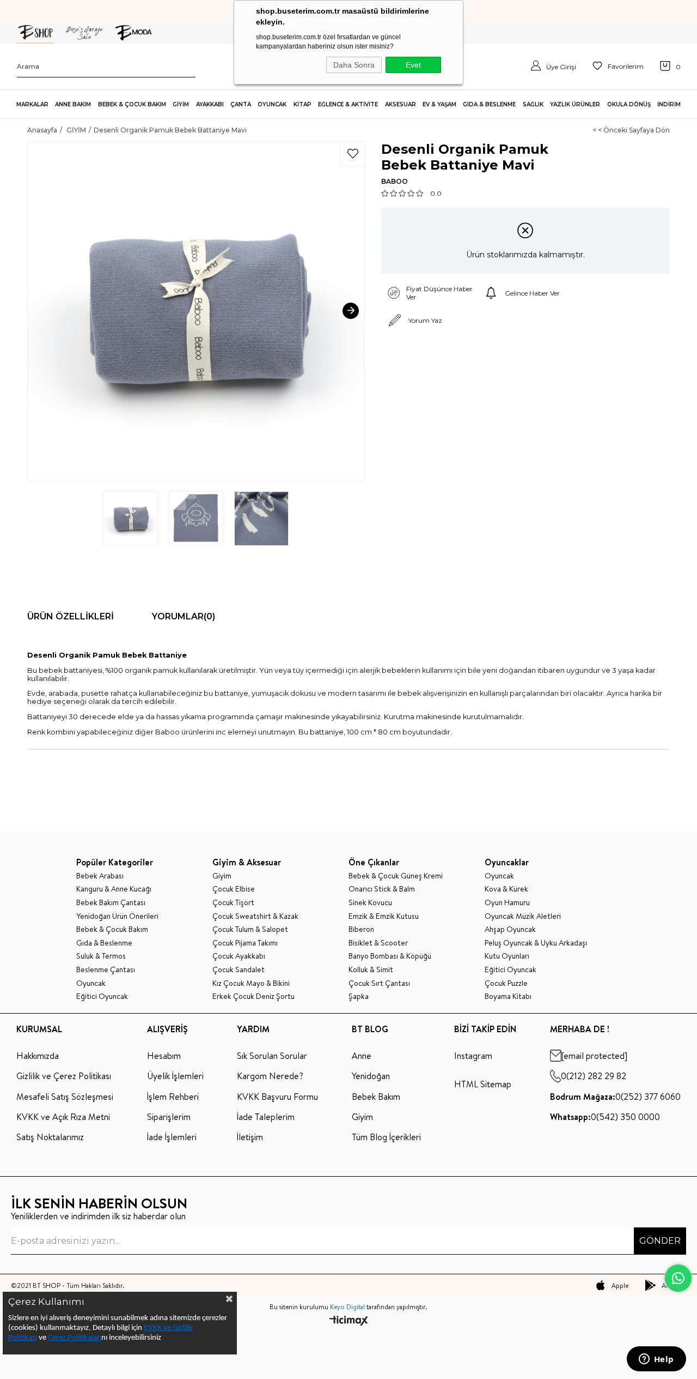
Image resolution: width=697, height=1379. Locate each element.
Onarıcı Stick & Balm (381, 889)
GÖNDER (660, 1241)
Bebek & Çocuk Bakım (112, 929)
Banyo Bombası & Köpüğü (389, 956)
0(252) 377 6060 (615, 1097)
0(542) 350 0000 (605, 1117)
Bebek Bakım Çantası (110, 903)
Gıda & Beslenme (104, 943)
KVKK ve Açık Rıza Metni (63, 1117)
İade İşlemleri (172, 1137)
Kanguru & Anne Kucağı (113, 889)
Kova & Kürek (506, 889)
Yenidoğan (371, 1076)
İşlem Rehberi (173, 1097)
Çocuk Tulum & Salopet (250, 929)
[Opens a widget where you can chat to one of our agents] (656, 1360)
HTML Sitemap (482, 1084)
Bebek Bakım (376, 1097)
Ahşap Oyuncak (510, 929)
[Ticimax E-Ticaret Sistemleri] (348, 1321)
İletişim (250, 1137)
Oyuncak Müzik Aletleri (523, 916)
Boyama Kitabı (508, 996)
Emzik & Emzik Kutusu (383, 916)
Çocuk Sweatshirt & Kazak (255, 916)
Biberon (361, 929)
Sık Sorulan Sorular (272, 1056)
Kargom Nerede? (270, 1076)
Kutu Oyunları (507, 956)
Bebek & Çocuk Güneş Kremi (395, 876)
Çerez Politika (69, 1338)
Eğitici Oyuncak (102, 996)
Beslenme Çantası (105, 970)
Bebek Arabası (100, 876)
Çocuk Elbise (233, 889)
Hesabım (164, 1056)
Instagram (473, 1056)
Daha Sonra (354, 65)
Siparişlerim (169, 1117)
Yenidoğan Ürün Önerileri (117, 916)
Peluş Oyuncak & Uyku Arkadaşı (536, 943)
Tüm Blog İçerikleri (386, 1137)
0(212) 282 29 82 (593, 1076)
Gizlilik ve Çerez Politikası (63, 1076)
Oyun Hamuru (507, 903)
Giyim (221, 876)
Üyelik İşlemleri (175, 1076)
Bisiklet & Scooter (378, 943)
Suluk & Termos (101, 956)
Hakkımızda (37, 1056)
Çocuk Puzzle (506, 983)
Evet (413, 65)
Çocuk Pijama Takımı (245, 943)
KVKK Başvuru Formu (277, 1097)
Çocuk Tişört (233, 903)
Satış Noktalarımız (50, 1137)
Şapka (358, 996)
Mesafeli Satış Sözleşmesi (64, 1097)
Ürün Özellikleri (70, 616)
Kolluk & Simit (370, 970)
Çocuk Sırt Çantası (379, 983)
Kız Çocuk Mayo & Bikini (251, 983)
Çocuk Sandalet (238, 970)
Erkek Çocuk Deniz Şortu (253, 996)
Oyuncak (91, 983)
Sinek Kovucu (370, 903)
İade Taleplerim (266, 1117)
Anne (361, 1056)
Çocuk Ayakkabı (238, 956)
